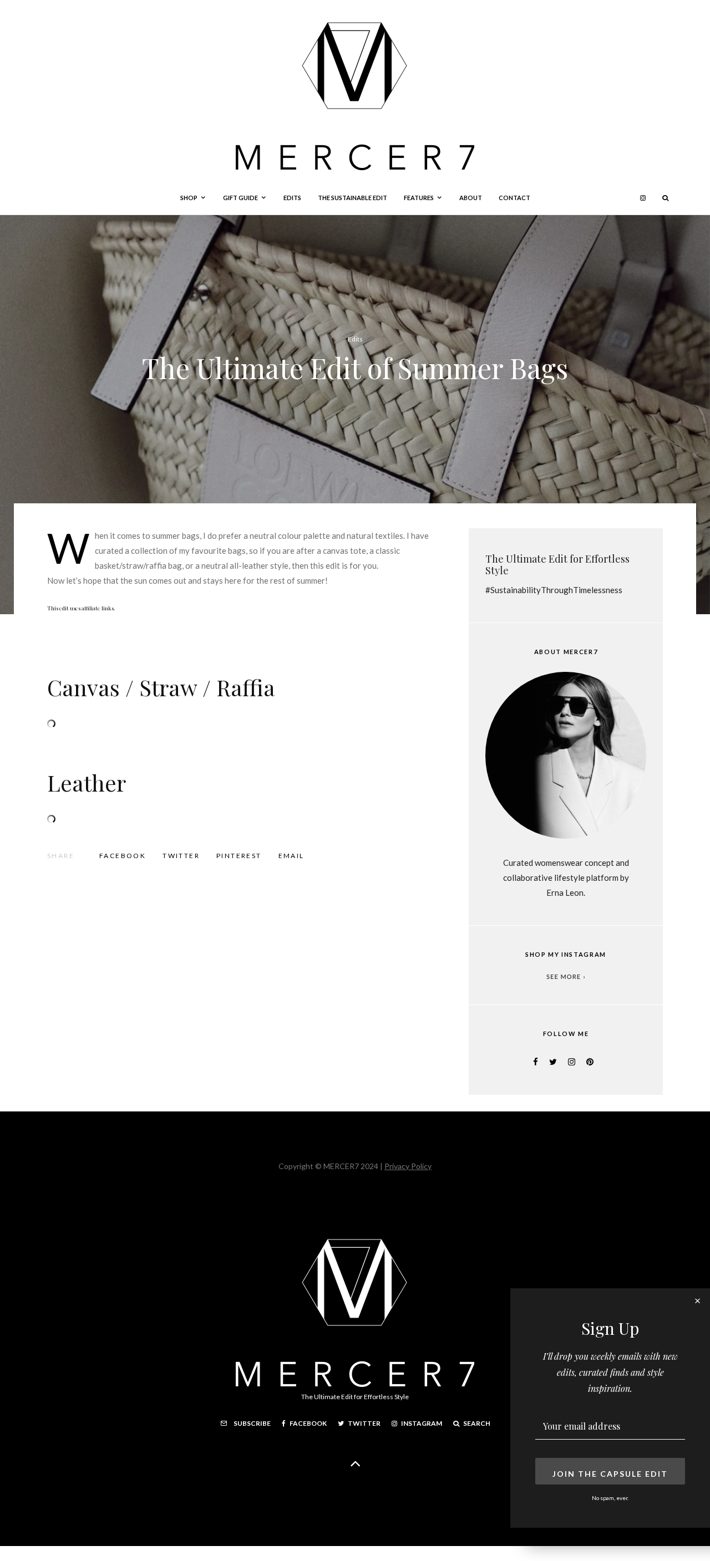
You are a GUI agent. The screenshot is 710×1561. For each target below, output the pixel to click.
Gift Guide (240, 197)
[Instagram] (643, 198)
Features (419, 197)
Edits (292, 197)
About (470, 197)
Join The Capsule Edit (610, 1473)
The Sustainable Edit (352, 197)
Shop (188, 197)
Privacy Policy (408, 1166)
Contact (514, 197)
